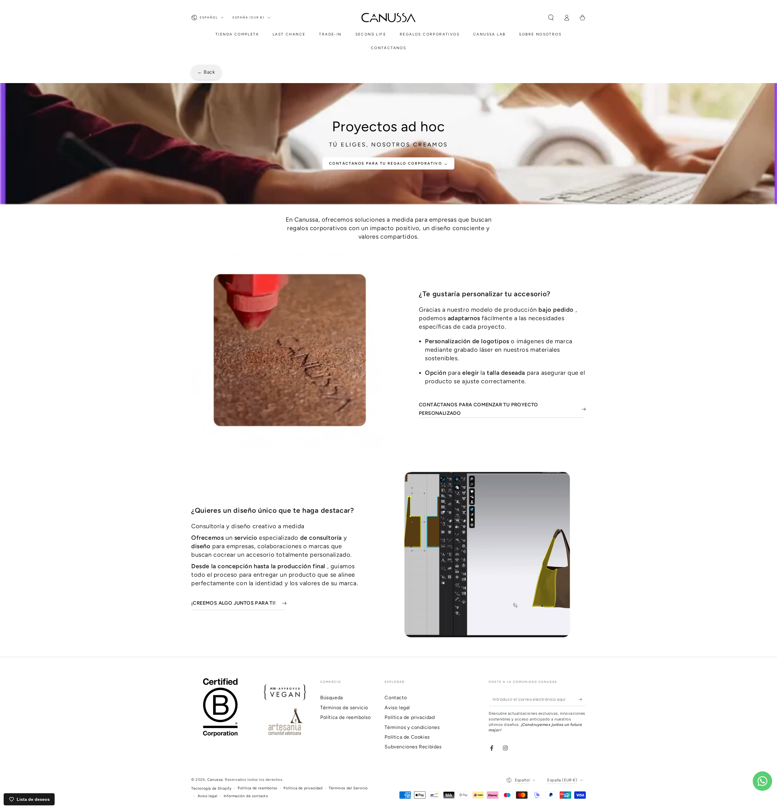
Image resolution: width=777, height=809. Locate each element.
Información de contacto (246, 796)
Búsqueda (331, 697)
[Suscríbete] (582, 699)
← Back (206, 72)
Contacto (396, 697)
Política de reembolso (345, 717)
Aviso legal (397, 707)
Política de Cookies (407, 737)
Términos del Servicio (348, 788)
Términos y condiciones (412, 727)
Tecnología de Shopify (211, 788)
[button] (551, 17)
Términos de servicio (344, 707)
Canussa (215, 779)
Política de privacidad (410, 717)
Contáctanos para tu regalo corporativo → (388, 163)
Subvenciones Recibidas (413, 747)
